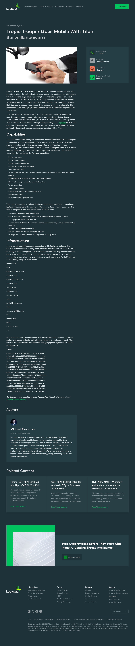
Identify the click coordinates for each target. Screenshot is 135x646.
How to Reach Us (114, 599)
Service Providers (62, 593)
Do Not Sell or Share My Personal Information (88, 619)
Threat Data (59, 6)
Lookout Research (30, 6)
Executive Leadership (92, 593)
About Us (79, 6)
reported (62, 122)
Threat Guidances (46, 6)
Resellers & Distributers (64, 599)
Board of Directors (91, 596)
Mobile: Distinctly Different (36, 590)
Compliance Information (114, 619)
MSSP (59, 596)
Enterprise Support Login (117, 590)
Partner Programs (62, 590)
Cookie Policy (49, 619)
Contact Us (122, 6)
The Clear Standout (34, 599)
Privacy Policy (38, 619)
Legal (29, 619)
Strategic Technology (64, 602)
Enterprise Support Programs (118, 593)
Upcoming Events (90, 602)
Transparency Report (63, 619)
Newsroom (88, 599)
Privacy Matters (33, 596)
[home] (13, 6)
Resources (70, 6)
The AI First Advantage (35, 593)
